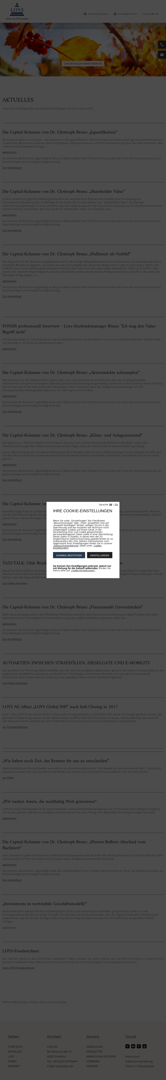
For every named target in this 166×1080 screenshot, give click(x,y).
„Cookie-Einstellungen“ (83, 570)
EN (116, 504)
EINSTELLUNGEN (99, 555)
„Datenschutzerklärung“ (66, 545)
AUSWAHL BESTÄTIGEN (69, 555)
